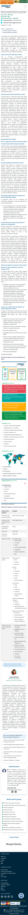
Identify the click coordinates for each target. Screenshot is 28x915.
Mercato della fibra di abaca (10, 32)
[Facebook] (2, 897)
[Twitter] (5, 897)
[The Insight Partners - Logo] (6, 6)
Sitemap (3, 890)
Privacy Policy (4, 870)
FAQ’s (2, 875)
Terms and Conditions (6, 871)
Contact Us (3, 858)
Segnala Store (9, 29)
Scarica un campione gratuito (7, 1)
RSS (2, 861)
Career (2, 860)
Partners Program (5, 884)
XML (2, 863)
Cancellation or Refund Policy (8, 873)
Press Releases (4, 883)
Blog (2, 888)
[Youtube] (12, 897)
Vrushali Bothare (14, 677)
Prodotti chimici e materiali (10, 30)
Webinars (3, 886)
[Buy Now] (21, 1)
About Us (3, 856)
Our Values (4, 876)
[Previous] (11, 792)
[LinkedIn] (9, 897)
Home (2, 29)
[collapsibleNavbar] (25, 6)
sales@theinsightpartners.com (16, 910)
